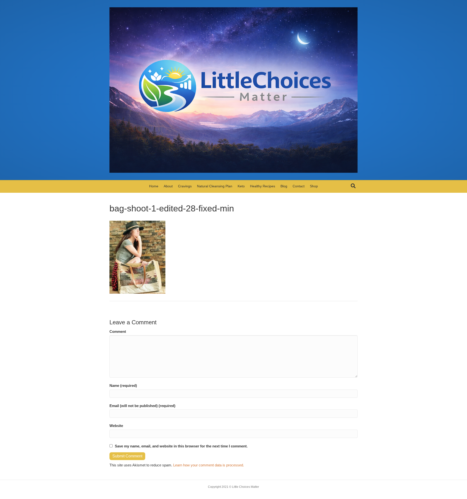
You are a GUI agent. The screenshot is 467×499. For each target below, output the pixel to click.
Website (116, 426)
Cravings (185, 186)
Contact (299, 186)
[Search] (353, 185)
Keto (241, 186)
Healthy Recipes (262, 186)
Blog (283, 186)
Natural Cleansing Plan (214, 186)
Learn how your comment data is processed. (208, 465)
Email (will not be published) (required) (142, 406)
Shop (314, 186)
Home (153, 186)
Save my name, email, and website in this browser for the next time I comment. (181, 446)
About (168, 186)
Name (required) (123, 385)
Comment (117, 331)
